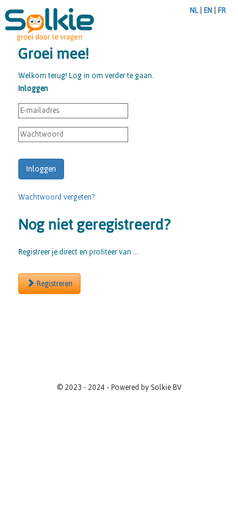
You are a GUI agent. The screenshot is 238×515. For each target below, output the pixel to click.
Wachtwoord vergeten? (56, 197)
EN (208, 10)
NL (194, 10)
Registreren (54, 283)
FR (222, 10)
